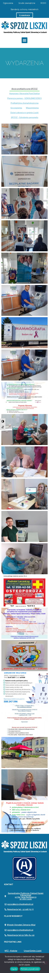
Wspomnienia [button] (32, 108)
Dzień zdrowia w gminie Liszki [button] (24, 113)
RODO (43, 3)
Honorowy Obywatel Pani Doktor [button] (24, 93)
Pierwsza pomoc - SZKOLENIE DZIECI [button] (24, 98)
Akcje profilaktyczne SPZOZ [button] (24, 89)
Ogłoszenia (8, 3)
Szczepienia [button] (16, 108)
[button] (24, 40)
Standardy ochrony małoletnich (24, 9)
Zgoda (14, 969)
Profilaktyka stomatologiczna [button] (25, 103)
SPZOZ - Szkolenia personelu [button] (24, 117)
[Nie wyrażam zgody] (44, 963)
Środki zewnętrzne (27, 3)
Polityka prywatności (30, 969)
